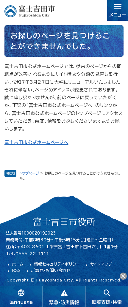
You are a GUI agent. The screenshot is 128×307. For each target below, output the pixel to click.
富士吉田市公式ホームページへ (36, 142)
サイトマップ (101, 264)
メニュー (117, 10)
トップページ (29, 173)
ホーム (18, 264)
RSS (16, 270)
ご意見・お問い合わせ (51, 270)
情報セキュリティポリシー (57, 264)
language (21, 296)
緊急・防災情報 (64, 296)
